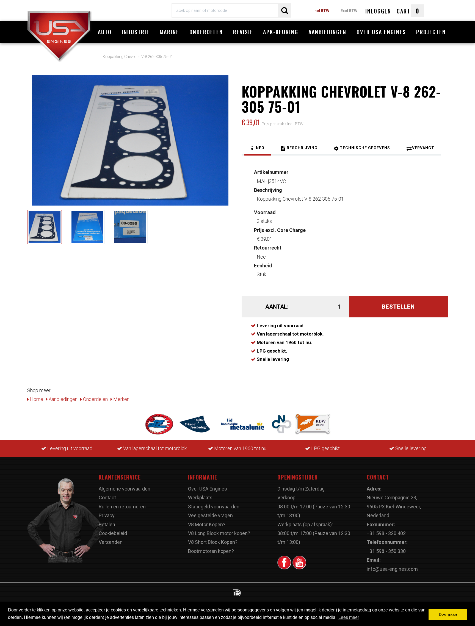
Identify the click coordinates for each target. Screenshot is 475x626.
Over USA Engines (381, 32)
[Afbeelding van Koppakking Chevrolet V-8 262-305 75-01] (44, 227)
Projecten (431, 32)
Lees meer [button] (348, 617)
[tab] (257, 149)
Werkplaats (200, 497)
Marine (169, 32)
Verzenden (111, 542)
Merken (120, 399)
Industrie (136, 32)
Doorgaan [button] (448, 614)
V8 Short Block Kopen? (213, 542)
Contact (107, 497)
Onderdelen (206, 32)
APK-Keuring (280, 32)
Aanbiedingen (327, 32)
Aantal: (276, 306)
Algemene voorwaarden (124, 489)
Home (36, 399)
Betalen (107, 524)
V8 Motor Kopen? (206, 524)
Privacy (107, 515)
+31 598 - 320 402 (386, 533)
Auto (105, 32)
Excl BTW (349, 11)
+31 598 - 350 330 (386, 551)
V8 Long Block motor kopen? (219, 533)
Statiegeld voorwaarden (213, 506)
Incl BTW (321, 11)
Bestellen (398, 306)
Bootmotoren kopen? (211, 551)
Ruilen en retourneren (122, 506)
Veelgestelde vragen (210, 515)
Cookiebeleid (113, 533)
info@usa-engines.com (392, 569)
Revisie (243, 32)
